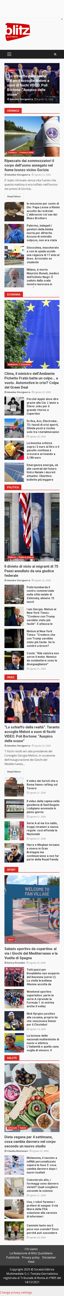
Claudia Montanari (17, 1151)
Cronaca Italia (26, 70)
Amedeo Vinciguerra (21, 99)
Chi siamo (31, 1249)
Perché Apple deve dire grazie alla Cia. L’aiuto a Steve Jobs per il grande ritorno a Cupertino (14, 406)
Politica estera (26, 557)
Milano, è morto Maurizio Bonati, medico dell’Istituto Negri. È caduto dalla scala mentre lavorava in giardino (14, 277)
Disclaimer (49, 1257)
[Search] (55, 54)
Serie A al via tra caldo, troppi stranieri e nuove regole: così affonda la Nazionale (14, 831)
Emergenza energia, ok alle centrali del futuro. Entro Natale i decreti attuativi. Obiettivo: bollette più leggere (14, 472)
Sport (11, 939)
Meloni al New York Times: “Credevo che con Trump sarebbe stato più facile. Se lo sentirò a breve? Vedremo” (14, 638)
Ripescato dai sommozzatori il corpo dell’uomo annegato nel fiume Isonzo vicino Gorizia (32, 136)
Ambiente (13, 364)
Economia (25, 364)
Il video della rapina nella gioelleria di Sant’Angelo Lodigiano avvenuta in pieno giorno (14, 809)
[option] (32, 83)
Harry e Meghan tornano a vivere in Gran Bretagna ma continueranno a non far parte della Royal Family (14, 853)
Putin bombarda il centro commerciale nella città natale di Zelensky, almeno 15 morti (14, 594)
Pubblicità (12, 1257)
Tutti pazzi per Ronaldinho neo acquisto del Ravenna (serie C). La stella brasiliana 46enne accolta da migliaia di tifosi (14, 976)
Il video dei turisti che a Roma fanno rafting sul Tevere (14, 787)
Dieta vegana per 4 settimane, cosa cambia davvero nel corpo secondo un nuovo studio (32, 1097)
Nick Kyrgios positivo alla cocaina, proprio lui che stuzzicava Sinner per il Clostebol (14, 1020)
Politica (12, 557)
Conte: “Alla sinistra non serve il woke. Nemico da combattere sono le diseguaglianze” (14, 660)
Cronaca (12, 70)
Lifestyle (12, 1128)
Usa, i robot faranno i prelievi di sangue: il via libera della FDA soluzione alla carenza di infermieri (14, 1209)
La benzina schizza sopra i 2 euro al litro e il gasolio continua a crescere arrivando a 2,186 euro (14, 450)
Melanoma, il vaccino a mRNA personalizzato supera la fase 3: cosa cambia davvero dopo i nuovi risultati (14, 1165)
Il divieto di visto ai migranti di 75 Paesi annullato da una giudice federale (32, 527)
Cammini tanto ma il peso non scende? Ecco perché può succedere (14, 1231)
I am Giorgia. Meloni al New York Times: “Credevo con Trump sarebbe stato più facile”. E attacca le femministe (14, 616)
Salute (23, 1128)
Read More (14, 196)
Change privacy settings (16, 1292)
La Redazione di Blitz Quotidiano (31, 1253)
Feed (31, 1262)
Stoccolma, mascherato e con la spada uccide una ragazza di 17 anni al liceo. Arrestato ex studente (14, 255)
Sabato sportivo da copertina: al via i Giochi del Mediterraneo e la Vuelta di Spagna (32, 909)
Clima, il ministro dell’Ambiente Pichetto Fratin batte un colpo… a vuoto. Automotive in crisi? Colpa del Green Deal (32, 334)
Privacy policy (31, 1257)
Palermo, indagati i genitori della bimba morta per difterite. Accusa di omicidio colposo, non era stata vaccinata (30, 85)
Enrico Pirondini (16, 962)
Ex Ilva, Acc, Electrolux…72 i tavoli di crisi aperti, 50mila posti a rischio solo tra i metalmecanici (14, 428)
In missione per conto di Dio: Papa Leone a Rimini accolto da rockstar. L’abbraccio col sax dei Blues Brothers (14, 211)
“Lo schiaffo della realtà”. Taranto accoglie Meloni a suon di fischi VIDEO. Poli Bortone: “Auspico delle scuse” (32, 703)
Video (11, 719)
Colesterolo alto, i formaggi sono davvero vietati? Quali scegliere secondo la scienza (14, 1187)
